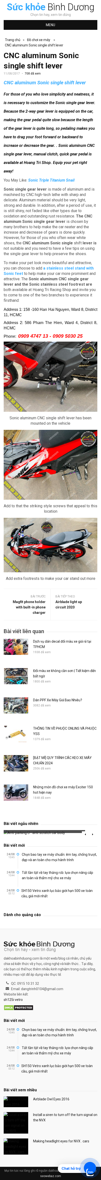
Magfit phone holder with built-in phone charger (29, 607)
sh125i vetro (13, 1000)
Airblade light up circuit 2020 (68, 604)
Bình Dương (50, 7)
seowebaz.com (50, 1176)
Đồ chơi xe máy (38, 40)
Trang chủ (12, 40)
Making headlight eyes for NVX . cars (61, 1141)
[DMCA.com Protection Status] (18, 1008)
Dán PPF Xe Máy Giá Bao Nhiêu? (57, 700)
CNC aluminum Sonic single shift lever (34, 45)
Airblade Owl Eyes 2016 (51, 1099)
